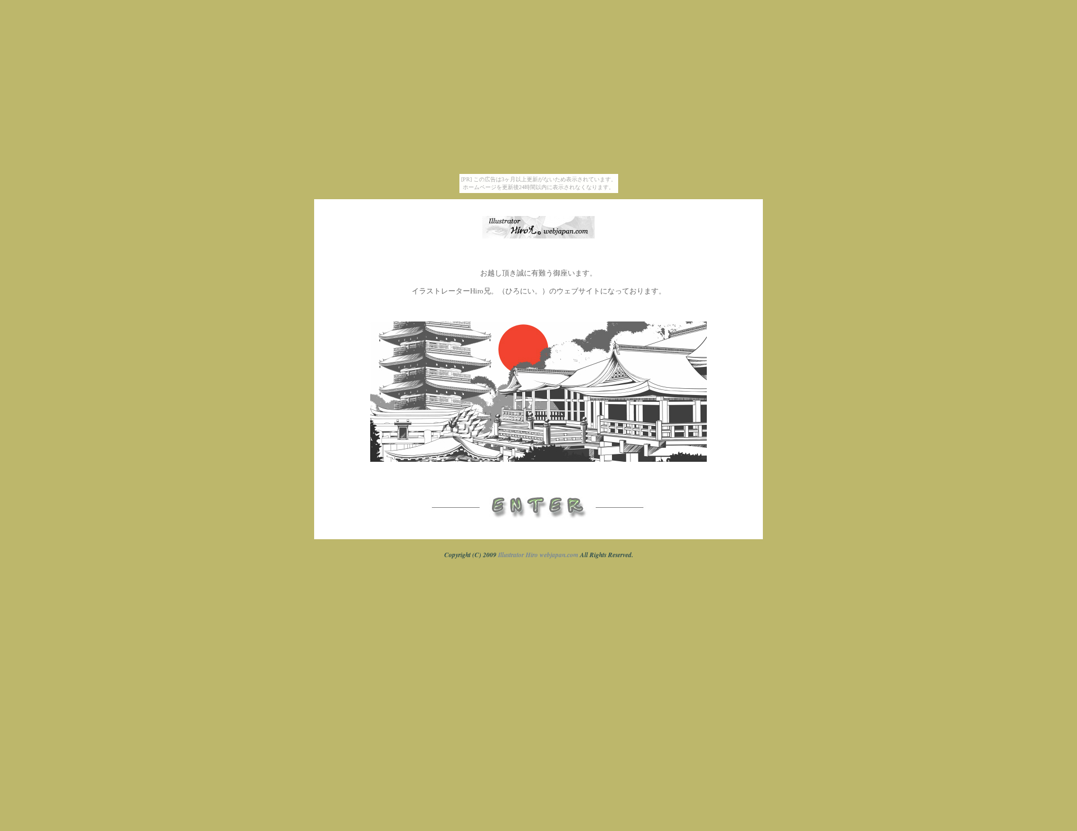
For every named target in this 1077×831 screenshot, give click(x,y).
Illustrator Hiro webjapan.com (538, 554)
